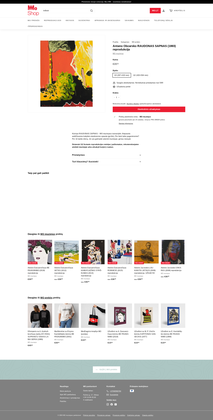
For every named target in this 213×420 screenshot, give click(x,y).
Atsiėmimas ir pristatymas (70, 398)
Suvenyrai (84, 20)
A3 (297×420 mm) (121, 75)
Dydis (115, 71)
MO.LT (155, 10)
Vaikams (129, 20)
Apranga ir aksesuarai (107, 20)
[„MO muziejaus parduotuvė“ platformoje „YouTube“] (115, 404)
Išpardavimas (35, 26)
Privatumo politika (119, 415)
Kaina (115, 60)
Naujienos (144, 20)
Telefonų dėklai (163, 20)
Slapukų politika (147, 415)
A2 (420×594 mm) (140, 75)
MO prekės (34, 20)
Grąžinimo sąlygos (133, 415)
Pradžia (115, 42)
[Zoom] (66, 73)
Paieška (63, 401)
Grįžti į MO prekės (108, 369)
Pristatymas (78, 155)
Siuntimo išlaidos (133, 104)
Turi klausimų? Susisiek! (85, 161)
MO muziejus (118, 54)
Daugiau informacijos (126, 123)
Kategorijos (125, 42)
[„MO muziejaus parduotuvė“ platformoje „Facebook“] (111, 404)
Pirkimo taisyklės (89, 415)
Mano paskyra (65, 391)
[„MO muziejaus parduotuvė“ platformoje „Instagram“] (107, 404)
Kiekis (115, 93)
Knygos (70, 20)
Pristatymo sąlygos (103, 415)
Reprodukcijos (52, 20)
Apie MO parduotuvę (68, 394)
